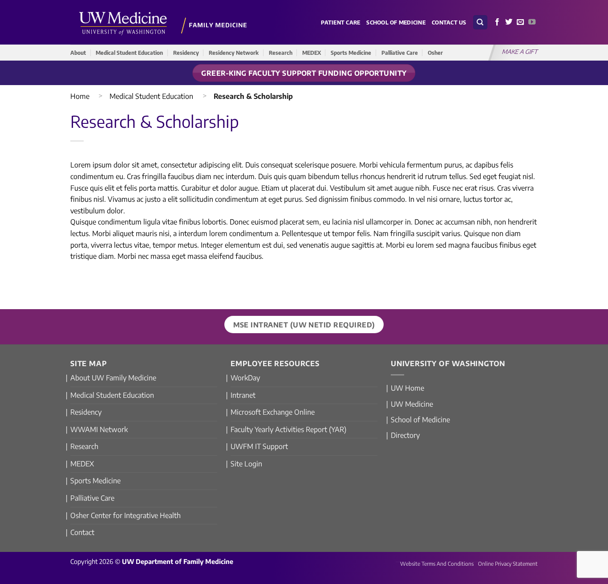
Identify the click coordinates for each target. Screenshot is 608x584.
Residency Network (234, 52)
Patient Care (340, 22)
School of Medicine (396, 22)
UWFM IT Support (259, 446)
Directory (405, 435)
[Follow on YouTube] (531, 22)
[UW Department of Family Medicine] (163, 22)
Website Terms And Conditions (437, 563)
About (78, 52)
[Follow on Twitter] (508, 22)
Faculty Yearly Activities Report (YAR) (288, 429)
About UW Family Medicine (113, 377)
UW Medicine (412, 404)
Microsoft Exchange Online (273, 412)
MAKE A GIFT (520, 51)
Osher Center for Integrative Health (125, 515)
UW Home (407, 388)
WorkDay (245, 377)
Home (79, 96)
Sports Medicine (351, 52)
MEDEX (311, 52)
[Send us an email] (520, 22)
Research (280, 52)
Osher (435, 52)
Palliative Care (399, 52)
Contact (82, 532)
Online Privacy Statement (508, 563)
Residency (186, 52)
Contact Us (449, 22)
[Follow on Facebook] (497, 22)
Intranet (243, 395)
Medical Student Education (129, 52)
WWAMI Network (99, 429)
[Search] (480, 22)
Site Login (246, 463)
